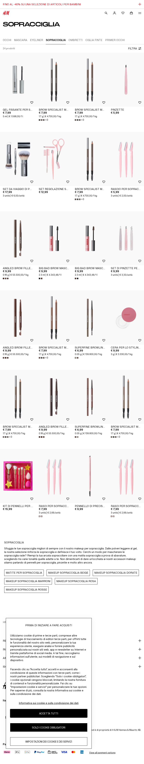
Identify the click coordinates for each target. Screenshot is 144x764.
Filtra (132, 48)
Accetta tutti (48, 713)
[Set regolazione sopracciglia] (54, 159)
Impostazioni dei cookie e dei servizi (48, 741)
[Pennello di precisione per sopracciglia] (90, 476)
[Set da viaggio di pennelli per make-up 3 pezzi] (18, 159)
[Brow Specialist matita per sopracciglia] (54, 80)
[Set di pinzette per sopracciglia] (126, 238)
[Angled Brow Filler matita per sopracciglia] (18, 238)
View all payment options (102, 752)
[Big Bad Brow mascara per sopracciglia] (54, 238)
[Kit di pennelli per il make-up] (18, 476)
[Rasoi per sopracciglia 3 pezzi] (54, 476)
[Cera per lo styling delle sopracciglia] (126, 317)
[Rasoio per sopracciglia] (126, 159)
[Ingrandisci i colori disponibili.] (6, 278)
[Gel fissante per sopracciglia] (18, 80)
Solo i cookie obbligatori (48, 727)
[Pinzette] (126, 80)
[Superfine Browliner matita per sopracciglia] (90, 317)
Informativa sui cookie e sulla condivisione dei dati (48, 703)
